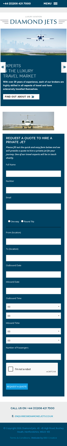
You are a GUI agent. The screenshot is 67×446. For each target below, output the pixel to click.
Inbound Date (12, 281)
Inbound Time (13, 323)
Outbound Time (13, 298)
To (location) (12, 249)
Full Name (11, 164)
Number (10, 181)
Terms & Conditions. (20, 437)
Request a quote (17, 386)
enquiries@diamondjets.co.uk (34, 416)
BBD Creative (50, 437)
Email (8, 197)
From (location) (13, 232)
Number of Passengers (17, 347)
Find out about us (17, 96)
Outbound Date (13, 265)
